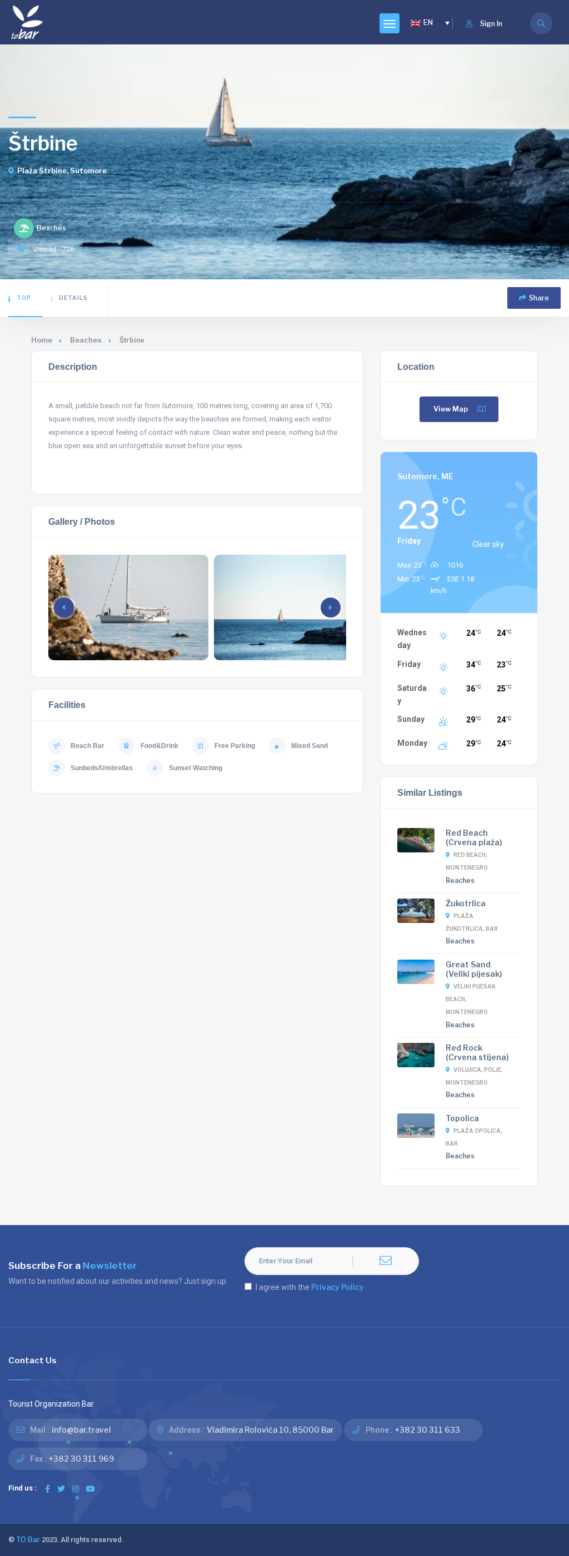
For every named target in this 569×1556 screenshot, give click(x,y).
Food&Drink (159, 746)
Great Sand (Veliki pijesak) (474, 969)
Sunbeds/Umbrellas (102, 768)
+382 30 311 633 (427, 1429)
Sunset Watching (195, 768)
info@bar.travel (81, 1429)
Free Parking (234, 746)
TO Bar (28, 1539)
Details (73, 297)
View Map (450, 409)
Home (41, 340)
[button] (331, 608)
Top (24, 297)
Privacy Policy (337, 1287)
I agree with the (310, 1287)
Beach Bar (87, 746)
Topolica (462, 1118)
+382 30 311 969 (81, 1458)
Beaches (86, 340)
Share (539, 298)
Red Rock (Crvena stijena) (477, 1052)
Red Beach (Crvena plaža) (474, 837)
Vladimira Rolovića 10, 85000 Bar (270, 1429)
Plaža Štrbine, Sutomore (62, 171)
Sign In (491, 23)
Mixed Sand (309, 746)
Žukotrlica (466, 903)
